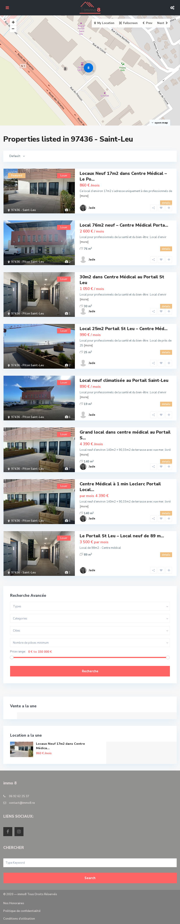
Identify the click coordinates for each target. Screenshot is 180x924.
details (166, 203)
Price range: (18, 651)
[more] (84, 196)
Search (90, 878)
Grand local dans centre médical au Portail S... (125, 435)
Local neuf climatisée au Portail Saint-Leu (124, 380)
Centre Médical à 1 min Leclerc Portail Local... (120, 487)
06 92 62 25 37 (19, 796)
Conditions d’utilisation (19, 919)
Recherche (90, 671)
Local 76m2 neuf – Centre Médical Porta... (124, 225)
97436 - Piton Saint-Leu (27, 262)
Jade (92, 208)
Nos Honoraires (13, 903)
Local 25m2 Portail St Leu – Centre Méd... (123, 329)
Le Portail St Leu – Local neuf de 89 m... (122, 536)
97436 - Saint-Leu (23, 210)
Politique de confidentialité (22, 911)
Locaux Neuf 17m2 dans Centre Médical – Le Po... (123, 176)
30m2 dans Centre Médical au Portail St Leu (122, 280)
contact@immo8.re (22, 803)
